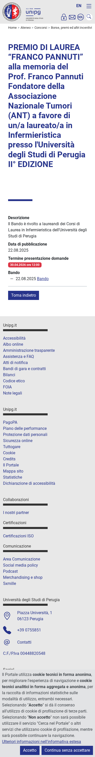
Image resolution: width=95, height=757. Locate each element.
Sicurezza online (17, 440)
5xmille (9, 583)
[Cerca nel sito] (89, 17)
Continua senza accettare (67, 750)
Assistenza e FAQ (18, 356)
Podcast (10, 571)
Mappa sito (13, 471)
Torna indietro (23, 295)
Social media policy (20, 565)
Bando (43, 278)
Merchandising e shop (23, 577)
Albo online (13, 344)
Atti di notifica (15, 362)
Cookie (9, 452)
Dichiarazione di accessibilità (29, 483)
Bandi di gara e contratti (24, 368)
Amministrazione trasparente (29, 350)
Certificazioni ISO (18, 536)
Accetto (29, 750)
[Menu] (88, 6)
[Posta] (72, 17)
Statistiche (12, 477)
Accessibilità (14, 338)
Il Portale (11, 465)
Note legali (12, 393)
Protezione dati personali (25, 434)
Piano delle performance (25, 428)
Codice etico (14, 380)
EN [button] (78, 5)
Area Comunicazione (21, 559)
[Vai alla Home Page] (23, 11)
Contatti (24, 642)
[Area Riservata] (64, 17)
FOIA (7, 387)
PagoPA (10, 422)
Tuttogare (11, 446)
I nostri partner (16, 512)
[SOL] (80, 17)
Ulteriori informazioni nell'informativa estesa (41, 741)
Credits (9, 459)
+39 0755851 (29, 630)
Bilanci (9, 374)
